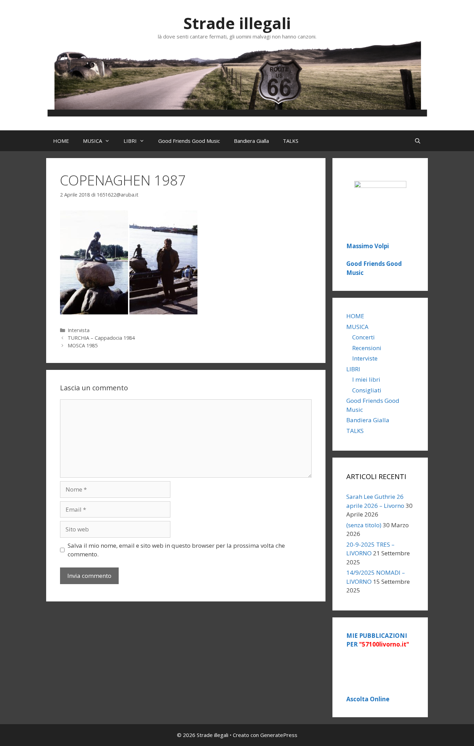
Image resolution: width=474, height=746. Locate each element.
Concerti (363, 337)
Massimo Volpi (367, 246)
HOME (61, 140)
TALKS (290, 140)
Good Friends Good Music (189, 140)
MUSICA (92, 140)
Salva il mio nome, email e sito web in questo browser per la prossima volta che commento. (176, 549)
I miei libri (366, 379)
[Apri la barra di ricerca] (417, 140)
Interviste (365, 358)
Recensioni (366, 348)
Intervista (79, 330)
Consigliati (366, 390)
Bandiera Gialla (251, 140)
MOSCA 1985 (83, 345)
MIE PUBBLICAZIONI (377, 640)
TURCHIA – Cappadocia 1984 (101, 338)
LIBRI (130, 140)
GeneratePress (278, 734)
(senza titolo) (363, 525)
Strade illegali (237, 23)
